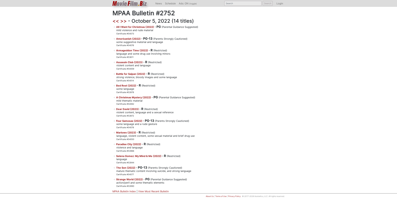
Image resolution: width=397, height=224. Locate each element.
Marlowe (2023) (126, 132)
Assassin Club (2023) (129, 62)
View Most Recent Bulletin (153, 191)
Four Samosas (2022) (129, 120)
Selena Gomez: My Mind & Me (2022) (138, 156)
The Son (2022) (125, 167)
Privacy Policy (234, 196)
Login (280, 3)
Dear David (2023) (127, 109)
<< (115, 21)
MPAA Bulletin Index (124, 191)
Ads (188, 3)
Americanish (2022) (128, 38)
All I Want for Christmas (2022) (135, 26)
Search (267, 3)
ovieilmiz (129, 3)
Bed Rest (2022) (126, 85)
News (158, 3)
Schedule (170, 3)
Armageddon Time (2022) (132, 50)
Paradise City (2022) (128, 144)
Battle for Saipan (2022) (130, 73)
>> (123, 21)
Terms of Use (221, 196)
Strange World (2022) (129, 179)
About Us (210, 196)
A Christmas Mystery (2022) (133, 97)
